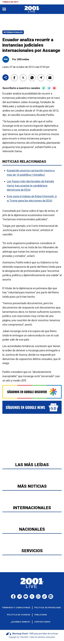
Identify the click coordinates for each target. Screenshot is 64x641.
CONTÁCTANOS (42, 622)
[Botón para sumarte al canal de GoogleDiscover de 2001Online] (32, 392)
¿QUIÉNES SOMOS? (20, 622)
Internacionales (13, 32)
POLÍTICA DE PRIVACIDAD (47, 608)
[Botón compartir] (5, 77)
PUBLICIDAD (40, 615)
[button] (14, 78)
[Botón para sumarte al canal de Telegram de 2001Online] (49, 88)
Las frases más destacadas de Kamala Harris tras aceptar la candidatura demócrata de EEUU (30, 185)
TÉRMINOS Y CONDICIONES (16, 608)
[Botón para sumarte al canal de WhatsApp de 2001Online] (44, 88)
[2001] (31, 9)
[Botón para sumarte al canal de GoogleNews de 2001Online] (32, 407)
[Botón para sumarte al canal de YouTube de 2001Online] (54, 88)
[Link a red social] (13, 596)
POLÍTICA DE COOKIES (18, 615)
